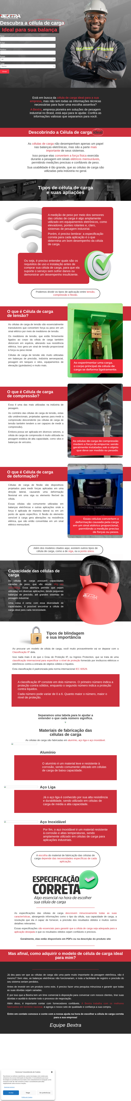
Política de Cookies (27, 1097)
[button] (52, 1072)
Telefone (3, 50)
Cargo (2, 63)
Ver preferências (44, 1093)
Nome (2, 36)
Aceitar (11, 1093)
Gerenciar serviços (9, 1087)
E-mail (2, 43)
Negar (28, 1093)
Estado (2, 56)
